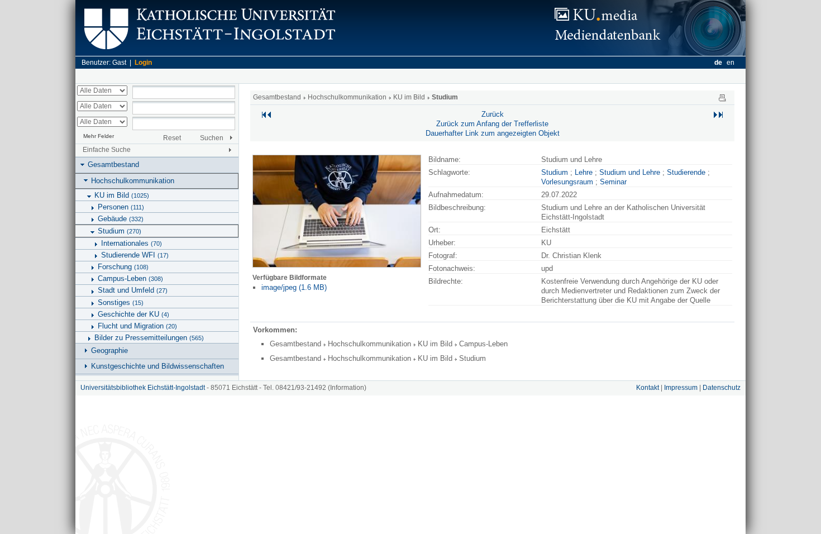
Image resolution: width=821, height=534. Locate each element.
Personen (121, 207)
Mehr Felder (98, 136)
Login (143, 62)
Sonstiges (121, 302)
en (730, 62)
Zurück (492, 114)
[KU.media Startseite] (648, 53)
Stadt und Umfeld (133, 290)
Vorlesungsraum (567, 182)
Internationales (131, 243)
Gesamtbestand (113, 164)
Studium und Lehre (629, 172)
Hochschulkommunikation (132, 181)
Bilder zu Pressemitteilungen (149, 337)
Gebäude (121, 218)
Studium (119, 231)
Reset (172, 138)
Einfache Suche (107, 149)
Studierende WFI (135, 255)
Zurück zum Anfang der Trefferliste (492, 124)
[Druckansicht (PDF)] (722, 97)
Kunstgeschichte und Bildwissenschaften (157, 366)
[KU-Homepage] (208, 53)
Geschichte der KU (133, 314)
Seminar (613, 182)
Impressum (681, 388)
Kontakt (647, 388)
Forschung (123, 267)
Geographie (109, 350)
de (718, 62)
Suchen (211, 138)
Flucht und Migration (137, 326)
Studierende (686, 172)
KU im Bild (121, 195)
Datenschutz (722, 388)
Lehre (584, 172)
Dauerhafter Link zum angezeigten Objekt (493, 133)
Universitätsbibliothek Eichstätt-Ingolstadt (142, 388)
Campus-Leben (130, 278)
